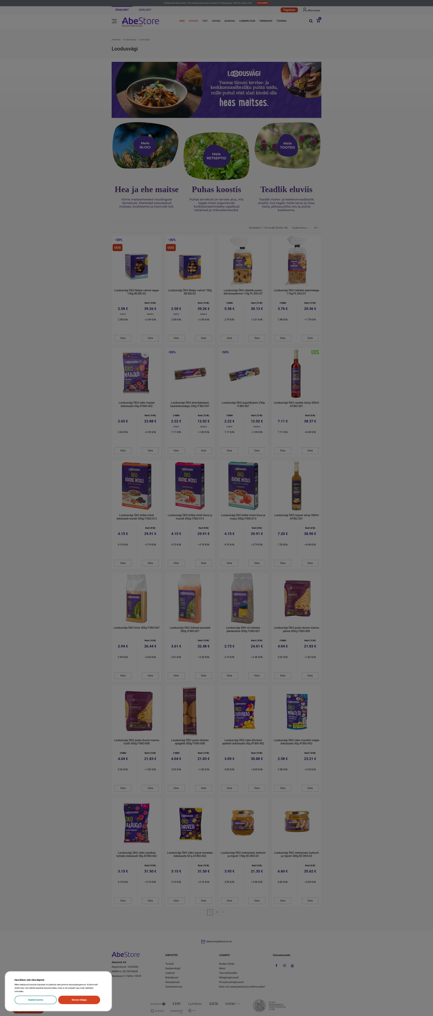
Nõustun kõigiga (79, 1000)
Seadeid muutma (35, 1000)
